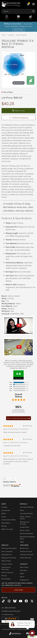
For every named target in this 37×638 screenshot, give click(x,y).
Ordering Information (9, 548)
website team (8, 614)
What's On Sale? (7, 529)
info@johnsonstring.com (11, 611)
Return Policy (6, 561)
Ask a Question (7, 551)
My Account (24, 548)
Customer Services (27, 554)
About (22, 577)
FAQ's (22, 573)
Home (4, 35)
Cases (4, 517)
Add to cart (19, 110)
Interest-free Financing (6, 568)
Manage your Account (24, 523)
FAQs (22, 542)
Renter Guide (24, 530)
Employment (24, 580)
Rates (22, 510)
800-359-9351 (10, 608)
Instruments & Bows (9, 520)
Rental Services (25, 558)
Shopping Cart (7, 554)
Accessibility (6, 579)
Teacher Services (26, 551)
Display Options (9, 482)
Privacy (4, 575)
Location (30, 18)
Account (7, 18)
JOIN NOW (18, 590)
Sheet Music (6, 523)
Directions (23, 570)
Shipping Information (9, 558)
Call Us (18, 18)
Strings (4, 526)
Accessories (6, 510)
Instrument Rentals (27, 507)
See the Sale (18, 30)
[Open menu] (33, 4)
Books (4, 513)
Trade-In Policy (7, 564)
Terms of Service (7, 572)
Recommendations (26, 533)
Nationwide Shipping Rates (27, 538)
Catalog (11, 35)
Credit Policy (24, 527)
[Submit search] (33, 11)
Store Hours (24, 567)
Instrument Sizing (26, 513)
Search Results (21, 35)
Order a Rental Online (25, 518)
